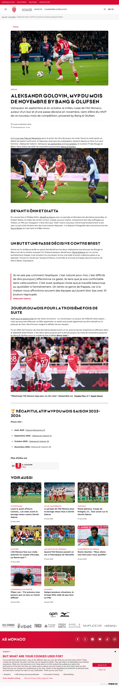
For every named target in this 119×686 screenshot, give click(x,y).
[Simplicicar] (92, 625)
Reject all (102, 670)
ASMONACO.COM (8, 2)
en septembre (54, 144)
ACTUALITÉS (27, 9)
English (6, 651)
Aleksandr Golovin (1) (42, 436)
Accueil (4, 17)
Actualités (12, 17)
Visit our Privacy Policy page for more (38, 678)
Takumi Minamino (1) (35, 430)
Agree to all (102, 665)
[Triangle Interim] (49, 625)
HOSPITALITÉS (45, 2)
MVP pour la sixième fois (22, 319)
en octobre (71, 144)
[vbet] (24, 625)
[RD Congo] (8, 625)
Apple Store (96, 396)
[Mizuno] (65, 614)
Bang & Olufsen (68, 147)
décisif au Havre (47, 217)
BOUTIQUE (33, 2)
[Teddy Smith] (62, 625)
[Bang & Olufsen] (74, 625)
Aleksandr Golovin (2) (39, 441)
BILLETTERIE (21, 2)
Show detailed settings (11, 678)
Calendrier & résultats (56, 9)
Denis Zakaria (78, 252)
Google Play (80, 396)
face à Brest (16, 228)
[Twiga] (37, 625)
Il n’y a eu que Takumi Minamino (26, 138)
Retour (16, 27)
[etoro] (110, 625)
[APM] (53, 614)
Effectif (38, 9)
